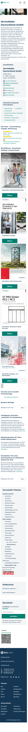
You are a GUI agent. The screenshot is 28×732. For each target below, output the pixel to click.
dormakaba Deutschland (12, 92)
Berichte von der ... (8, 570)
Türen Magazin (7, 519)
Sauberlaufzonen (9, 517)
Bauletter (5, 608)
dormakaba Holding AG (11, 397)
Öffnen (9, 195)
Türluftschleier (9, 507)
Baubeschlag (8, 108)
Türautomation (9, 115)
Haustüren (8, 498)
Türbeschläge (8, 540)
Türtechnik (8, 537)
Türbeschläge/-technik (11, 510)
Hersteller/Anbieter (8, 494)
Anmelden (3, 709)
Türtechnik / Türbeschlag (12, 117)
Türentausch (8, 556)
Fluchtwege (8, 533)
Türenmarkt (6, 560)
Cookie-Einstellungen (19, 711)
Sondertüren (8, 111)
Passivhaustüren (9, 535)
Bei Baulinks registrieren (9, 588)
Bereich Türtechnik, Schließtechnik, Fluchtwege (12, 133)
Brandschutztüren (10, 503)
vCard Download (6, 632)
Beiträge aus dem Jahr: (7, 407)
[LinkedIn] (16, 677)
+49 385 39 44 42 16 (8, 671)
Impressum (16, 706)
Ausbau (3, 689)
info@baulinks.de (8, 672)
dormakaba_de (9, 90)
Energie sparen (17, 689)
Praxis (2, 694)
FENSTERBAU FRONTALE (12, 563)
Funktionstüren (9, 526)
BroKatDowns (17, 694)
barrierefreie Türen (10, 530)
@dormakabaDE (9, 88)
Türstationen (8, 514)
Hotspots (16, 686)
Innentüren (19, 108)
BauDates (16, 691)
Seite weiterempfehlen (9, 592)
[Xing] (19, 677)
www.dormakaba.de (10, 81)
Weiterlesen (22, 431)
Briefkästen (8, 551)
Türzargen (7, 547)
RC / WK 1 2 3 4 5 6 (12, 542)
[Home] (13, 653)
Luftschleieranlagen (10, 558)
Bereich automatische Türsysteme (12, 138)
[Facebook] (14, 677)
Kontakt (3, 714)
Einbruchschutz (11, 544)
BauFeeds (16, 697)
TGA (2, 691)
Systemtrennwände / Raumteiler (14, 113)
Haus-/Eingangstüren (11, 523)
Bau (2, 686)
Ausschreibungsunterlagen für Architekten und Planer (11, 142)
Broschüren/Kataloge (9, 567)
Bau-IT (3, 697)
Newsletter (4, 706)
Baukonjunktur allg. (10, 565)
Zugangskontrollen (10, 120)
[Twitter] (11, 677)
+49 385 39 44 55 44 (8, 669)
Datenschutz (17, 709)
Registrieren (4, 711)
